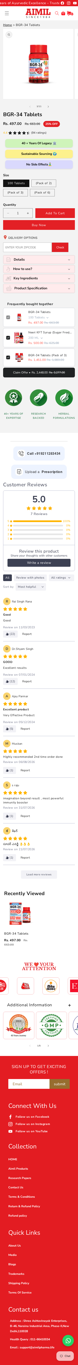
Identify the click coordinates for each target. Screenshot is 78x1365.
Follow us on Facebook (33, 1117)
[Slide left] (30, 106)
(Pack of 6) (42, 193)
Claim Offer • (39, 373)
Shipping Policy (18, 1283)
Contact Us (15, 1187)
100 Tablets (16, 183)
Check (60, 247)
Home (7, 25)
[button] (7, 13)
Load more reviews (39, 874)
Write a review (39, 563)
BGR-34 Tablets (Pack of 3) (47, 355)
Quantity (9, 205)
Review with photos (30, 578)
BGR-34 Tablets (39, 312)
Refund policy (17, 1216)
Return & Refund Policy (24, 1206)
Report (27, 634)
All (7, 578)
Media (12, 1255)
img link (19, 1017)
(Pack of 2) (44, 183)
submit (59, 1084)
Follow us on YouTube (32, 1131)
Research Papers (19, 1178)
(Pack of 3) (15, 193)
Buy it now (39, 225)
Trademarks (16, 1274)
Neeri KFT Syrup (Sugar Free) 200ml (50, 332)
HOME (12, 1159)
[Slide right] (48, 106)
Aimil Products (18, 1169)
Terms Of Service (20, 1293)
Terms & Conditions (21, 1197)
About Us (14, 1246)
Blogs (12, 1264)
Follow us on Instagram (33, 1124)
